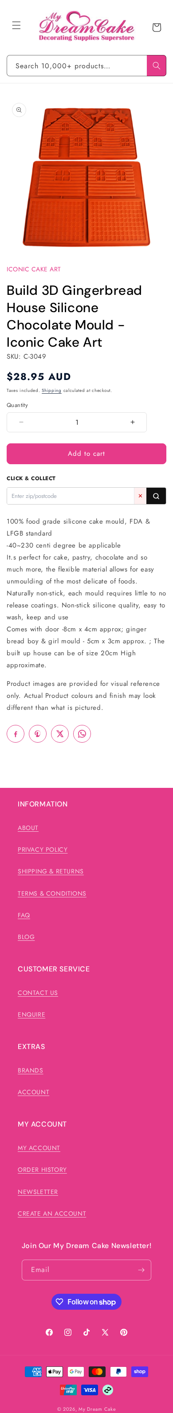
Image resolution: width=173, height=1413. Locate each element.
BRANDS (30, 1070)
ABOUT (28, 827)
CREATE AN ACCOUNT (52, 1213)
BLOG (26, 936)
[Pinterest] (38, 734)
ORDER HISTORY (42, 1169)
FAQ (24, 915)
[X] (60, 734)
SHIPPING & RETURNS (51, 871)
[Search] (156, 65)
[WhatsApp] (82, 734)
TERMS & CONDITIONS (52, 893)
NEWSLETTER (38, 1191)
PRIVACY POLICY (42, 849)
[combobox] (86, 65)
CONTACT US (38, 992)
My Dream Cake (97, 1409)
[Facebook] (15, 734)
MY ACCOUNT (39, 1147)
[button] (16, 25)
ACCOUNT (33, 1092)
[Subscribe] (141, 1270)
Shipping (52, 390)
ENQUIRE (31, 1014)
